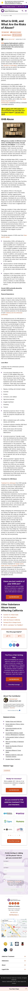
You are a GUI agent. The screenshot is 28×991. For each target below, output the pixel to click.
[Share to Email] (17, 645)
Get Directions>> (14, 914)
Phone (5, 874)
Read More (12, 707)
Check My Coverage (14, 684)
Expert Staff (6, 32)
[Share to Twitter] (10, 645)
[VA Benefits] (7, 829)
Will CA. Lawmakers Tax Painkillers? (13, 625)
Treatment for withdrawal (8, 483)
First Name (6, 861)
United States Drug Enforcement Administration (13, 100)
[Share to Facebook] (14, 645)
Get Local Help (18, 35)
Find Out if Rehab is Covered (8, 6)
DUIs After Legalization (9, 617)
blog (18, 903)
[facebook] (10, 903)
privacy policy (18, 881)
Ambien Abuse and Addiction (14, 721)
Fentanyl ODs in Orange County (12, 622)
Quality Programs (7, 35)
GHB (2, 43)
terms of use (10, 881)
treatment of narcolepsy (10, 65)
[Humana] (20, 821)
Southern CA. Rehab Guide (10, 614)
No (21, 636)
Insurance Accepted (16, 32)
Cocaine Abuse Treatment (13, 759)
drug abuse (6, 15)
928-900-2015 (21, 6)
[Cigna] (7, 821)
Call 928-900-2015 (14, 597)
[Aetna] (20, 813)
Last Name (6, 867)
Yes (9, 636)
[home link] (1, 15)
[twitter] (13, 903)
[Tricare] (20, 829)
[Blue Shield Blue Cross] (7, 813)
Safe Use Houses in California (11, 620)
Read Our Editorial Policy (13, 710)
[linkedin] (15, 903)
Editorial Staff (11, 39)
